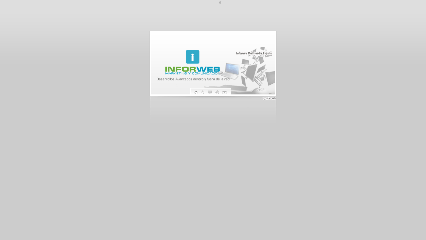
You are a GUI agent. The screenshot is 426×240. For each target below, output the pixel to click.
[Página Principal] (196, 92)
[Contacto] (224, 92)
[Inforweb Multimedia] (202, 92)
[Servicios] (217, 92)
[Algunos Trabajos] (210, 92)
